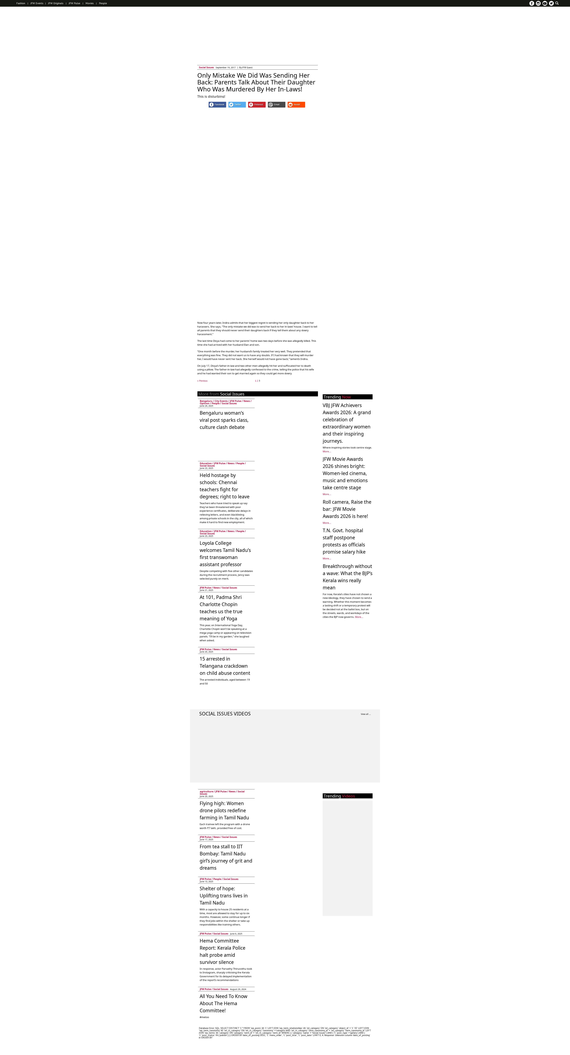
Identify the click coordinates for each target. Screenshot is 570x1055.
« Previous (202, 380)
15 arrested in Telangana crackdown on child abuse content (225, 665)
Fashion (20, 3)
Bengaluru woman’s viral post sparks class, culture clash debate (224, 420)
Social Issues (206, 67)
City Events (221, 401)
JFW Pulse (74, 3)
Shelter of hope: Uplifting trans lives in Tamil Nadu (224, 895)
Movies (90, 3)
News (246, 401)
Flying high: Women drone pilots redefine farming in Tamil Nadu (224, 810)
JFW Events (36, 3)
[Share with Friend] (276, 105)
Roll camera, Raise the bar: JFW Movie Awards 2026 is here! (347, 509)
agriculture (206, 791)
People (103, 3)
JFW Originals (55, 3)
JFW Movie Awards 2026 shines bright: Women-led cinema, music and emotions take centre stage (345, 473)
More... (327, 451)
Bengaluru (206, 401)
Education (206, 463)
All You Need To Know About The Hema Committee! (223, 1003)
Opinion (204, 403)
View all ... (366, 714)
